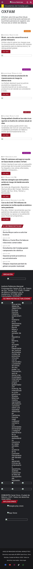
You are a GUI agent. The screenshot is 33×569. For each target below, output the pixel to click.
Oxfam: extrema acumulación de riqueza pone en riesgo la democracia (14, 78)
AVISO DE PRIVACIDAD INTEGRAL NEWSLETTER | (16, 551)
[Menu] (2, 3)
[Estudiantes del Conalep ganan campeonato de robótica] (16, 484)
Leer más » (6, 51)
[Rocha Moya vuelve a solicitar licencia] (16, 391)
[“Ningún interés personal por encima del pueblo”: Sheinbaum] (6, 304)
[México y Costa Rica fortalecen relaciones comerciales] (6, 484)
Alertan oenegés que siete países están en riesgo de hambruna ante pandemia (15, 182)
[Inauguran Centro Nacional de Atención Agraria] (6, 491)
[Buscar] (31, 3)
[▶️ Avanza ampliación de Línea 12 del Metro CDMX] (27, 484)
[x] (27, 565)
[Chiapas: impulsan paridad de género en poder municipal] (27, 491)
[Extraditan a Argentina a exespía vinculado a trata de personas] (16, 491)
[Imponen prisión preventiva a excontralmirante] (27, 304)
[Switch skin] (27, 3)
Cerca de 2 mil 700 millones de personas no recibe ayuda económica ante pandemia (16, 205)
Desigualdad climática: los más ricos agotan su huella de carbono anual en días (16, 120)
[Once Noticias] (16, 2)
